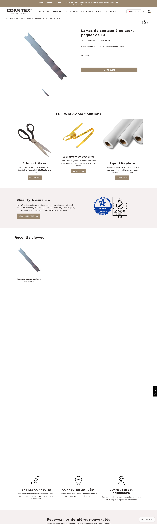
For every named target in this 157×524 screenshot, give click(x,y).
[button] (133, 11)
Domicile (9, 18)
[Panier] (149, 11)
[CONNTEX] (19, 11)
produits (19, 18)
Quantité (85, 56)
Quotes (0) (155, 391)
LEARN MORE (34, 178)
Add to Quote (109, 70)
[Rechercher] (144, 11)
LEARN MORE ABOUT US (28, 216)
